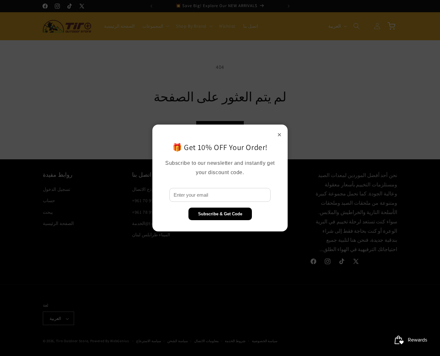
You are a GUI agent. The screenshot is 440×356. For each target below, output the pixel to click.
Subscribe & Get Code (220, 213)
